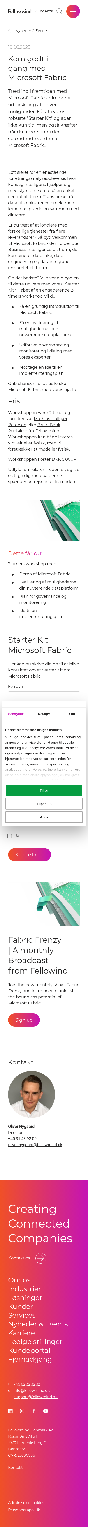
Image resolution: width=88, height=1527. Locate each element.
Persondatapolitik (24, 1510)
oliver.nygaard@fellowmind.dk (35, 1144)
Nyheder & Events (38, 1324)
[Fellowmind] (20, 11)
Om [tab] (72, 714)
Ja (17, 835)
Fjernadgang (30, 1359)
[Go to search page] (59, 11)
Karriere (21, 1333)
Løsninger (25, 1297)
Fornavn (15, 686)
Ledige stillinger (35, 1341)
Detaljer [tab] (44, 714)
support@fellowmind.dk (36, 1397)
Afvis (44, 817)
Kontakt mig (29, 854)
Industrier (24, 1289)
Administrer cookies (26, 1503)
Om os (19, 1280)
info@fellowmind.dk (32, 1390)
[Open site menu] (73, 11)
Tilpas (41, 803)
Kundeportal (29, 1350)
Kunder (20, 1306)
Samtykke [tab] (16, 714)
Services (22, 1315)
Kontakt (15, 1467)
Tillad (44, 790)
